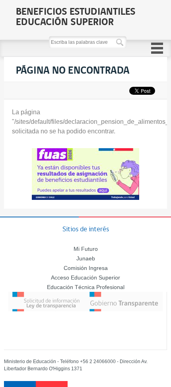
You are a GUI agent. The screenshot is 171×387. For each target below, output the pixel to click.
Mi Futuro (86, 249)
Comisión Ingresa (86, 268)
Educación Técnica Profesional (85, 287)
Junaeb (85, 258)
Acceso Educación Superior (85, 277)
